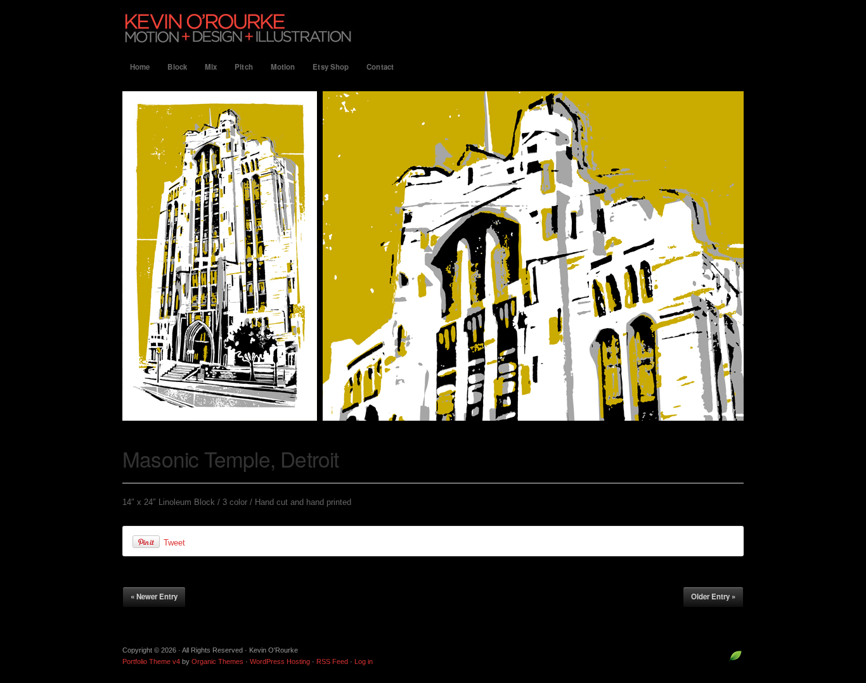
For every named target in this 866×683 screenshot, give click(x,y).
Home (140, 66)
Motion (283, 66)
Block (177, 66)
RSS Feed (332, 661)
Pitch (244, 66)
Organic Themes (217, 661)
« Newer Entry (154, 596)
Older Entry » (713, 596)
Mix (211, 66)
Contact (380, 66)
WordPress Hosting (280, 661)
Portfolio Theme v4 (151, 661)
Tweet (174, 542)
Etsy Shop (331, 66)
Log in (363, 661)
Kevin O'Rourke (433, 28)
